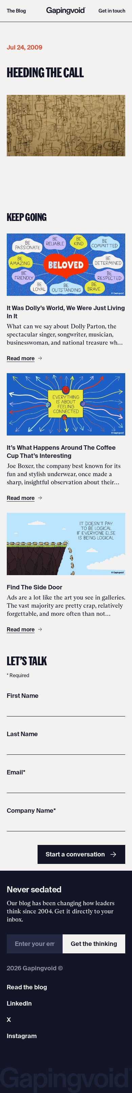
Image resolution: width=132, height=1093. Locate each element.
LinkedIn (19, 1003)
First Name (23, 695)
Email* (16, 772)
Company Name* (31, 810)
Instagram (22, 1035)
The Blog (16, 11)
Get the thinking (94, 943)
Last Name (22, 733)
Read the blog (27, 987)
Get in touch (111, 11)
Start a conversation (75, 854)
